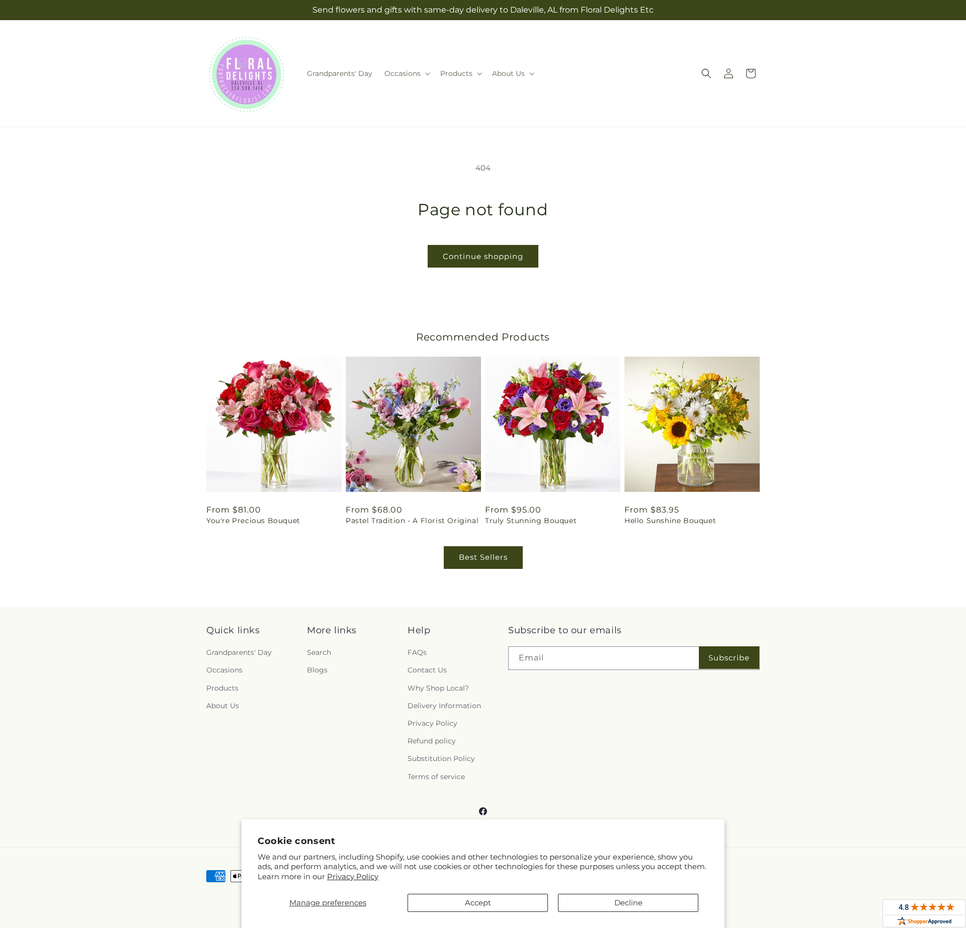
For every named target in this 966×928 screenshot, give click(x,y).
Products (222, 688)
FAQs (417, 652)
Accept (478, 902)
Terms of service (436, 776)
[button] (406, 73)
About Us (222, 705)
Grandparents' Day (239, 652)
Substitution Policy (441, 758)
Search (319, 652)
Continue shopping (483, 256)
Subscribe (729, 657)
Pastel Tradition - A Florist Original (412, 520)
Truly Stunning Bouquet (531, 520)
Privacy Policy (352, 876)
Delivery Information (444, 705)
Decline (628, 902)
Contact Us (427, 669)
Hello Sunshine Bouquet (670, 520)
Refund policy (432, 740)
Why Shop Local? (438, 688)
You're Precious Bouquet (253, 520)
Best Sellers (483, 557)
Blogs (317, 669)
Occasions (224, 669)
